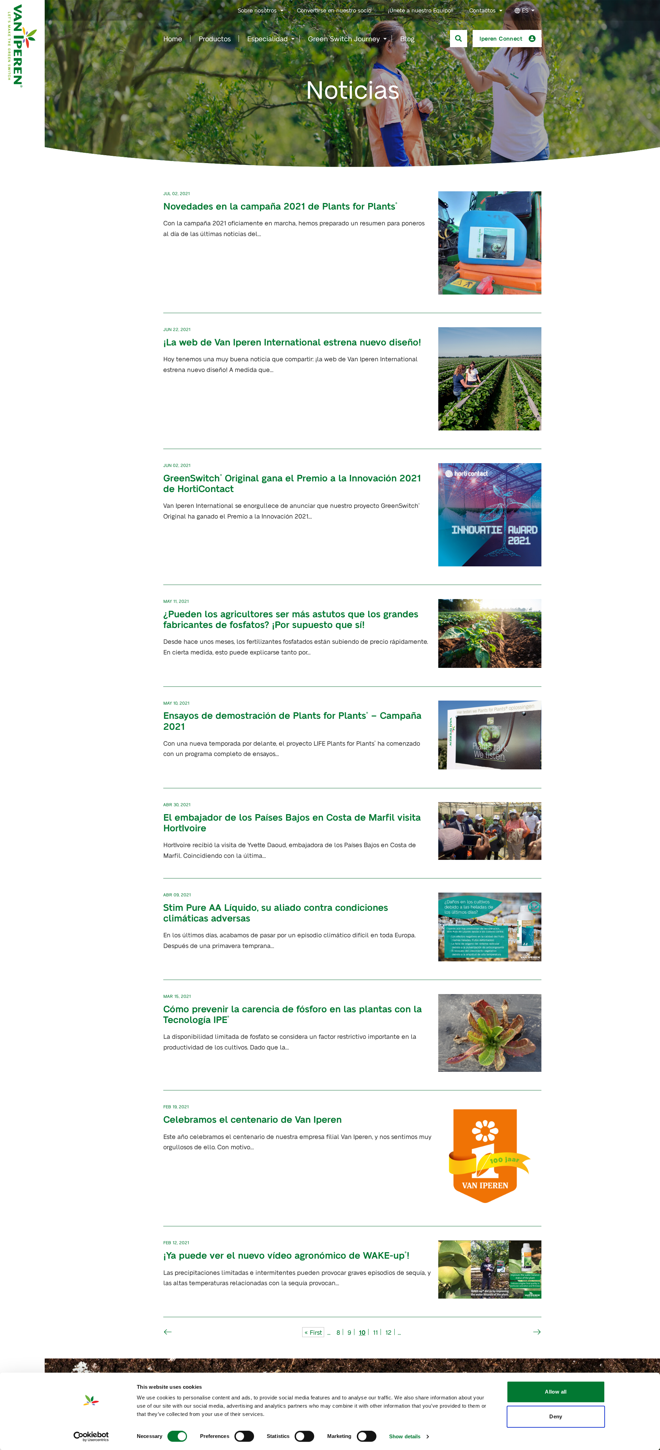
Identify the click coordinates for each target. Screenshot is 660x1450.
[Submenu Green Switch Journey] (385, 38)
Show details (404, 1436)
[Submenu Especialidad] (292, 38)
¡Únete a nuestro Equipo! (420, 10)
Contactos (482, 10)
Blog (407, 38)
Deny (555, 1416)
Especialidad (267, 38)
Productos (215, 38)
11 (375, 1332)
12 (388, 1332)
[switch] (244, 1436)
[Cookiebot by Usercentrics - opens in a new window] (91, 1436)
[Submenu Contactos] (500, 10)
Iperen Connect (501, 38)
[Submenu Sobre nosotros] (281, 10)
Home (172, 38)
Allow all (555, 1392)
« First (313, 1332)
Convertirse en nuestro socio (334, 10)
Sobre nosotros (257, 10)
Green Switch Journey (344, 38)
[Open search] (458, 38)
